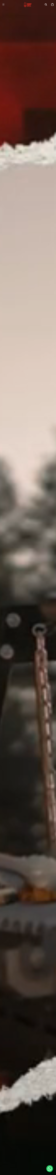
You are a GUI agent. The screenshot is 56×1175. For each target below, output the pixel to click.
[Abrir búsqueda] (46, 4)
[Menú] (3, 4)
